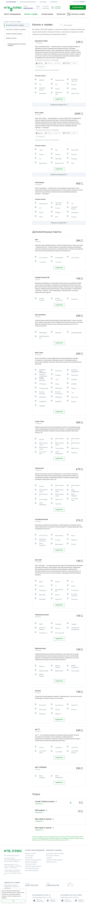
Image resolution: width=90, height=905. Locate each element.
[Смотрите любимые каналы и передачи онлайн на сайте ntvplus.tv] (58, 64)
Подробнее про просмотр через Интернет (47, 70)
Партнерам (43, 2)
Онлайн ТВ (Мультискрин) (45, 801)
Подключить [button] (59, 99)
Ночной (38, 691)
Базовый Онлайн (41, 41)
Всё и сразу (39, 113)
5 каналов (38, 241)
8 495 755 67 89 (28, 8)
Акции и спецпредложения (33, 860)
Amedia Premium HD (42, 277)
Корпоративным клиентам (28, 2)
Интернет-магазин (30, 853)
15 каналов (38, 562)
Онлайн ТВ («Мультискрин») (14, 33)
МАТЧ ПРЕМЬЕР (41, 767)
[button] (37, 8)
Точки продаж (29, 855)
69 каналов (38, 184)
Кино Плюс (39, 353)
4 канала (37, 316)
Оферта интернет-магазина (33, 866)
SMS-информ (40, 810)
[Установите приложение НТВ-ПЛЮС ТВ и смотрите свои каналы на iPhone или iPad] (40, 64)
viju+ (36, 239)
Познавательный (41, 519)
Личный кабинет (78, 7)
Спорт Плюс (39, 421)
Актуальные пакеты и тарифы (15, 25)
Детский (38, 560)
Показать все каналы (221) (58, 174)
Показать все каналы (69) (58, 223)
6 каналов (38, 731)
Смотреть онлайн (78, 14)
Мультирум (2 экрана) (43, 819)
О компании (53, 2)
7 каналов (38, 650)
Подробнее (38, 804)
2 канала (37, 769)
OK (13, 901)
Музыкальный (40, 648)
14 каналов (38, 470)
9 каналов (38, 521)
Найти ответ (45, 8)
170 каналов (38, 43)
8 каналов (38, 616)
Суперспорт (39, 468)
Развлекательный (42, 615)
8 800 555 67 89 (52, 885)
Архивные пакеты (11, 38)
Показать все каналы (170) (58, 104)
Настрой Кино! (40, 315)
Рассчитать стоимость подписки (16, 29)
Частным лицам (11, 2)
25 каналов (38, 354)
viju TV (37, 729)
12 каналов (38, 423)
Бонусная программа (31, 862)
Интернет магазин (58, 7)
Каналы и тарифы (31, 14)
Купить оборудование (12, 14)
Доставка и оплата (30, 864)
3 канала (37, 279)
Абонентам (61, 14)
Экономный (39, 182)
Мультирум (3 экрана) (43, 828)
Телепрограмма (47, 14)
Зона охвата (28, 857)
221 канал (38, 114)
